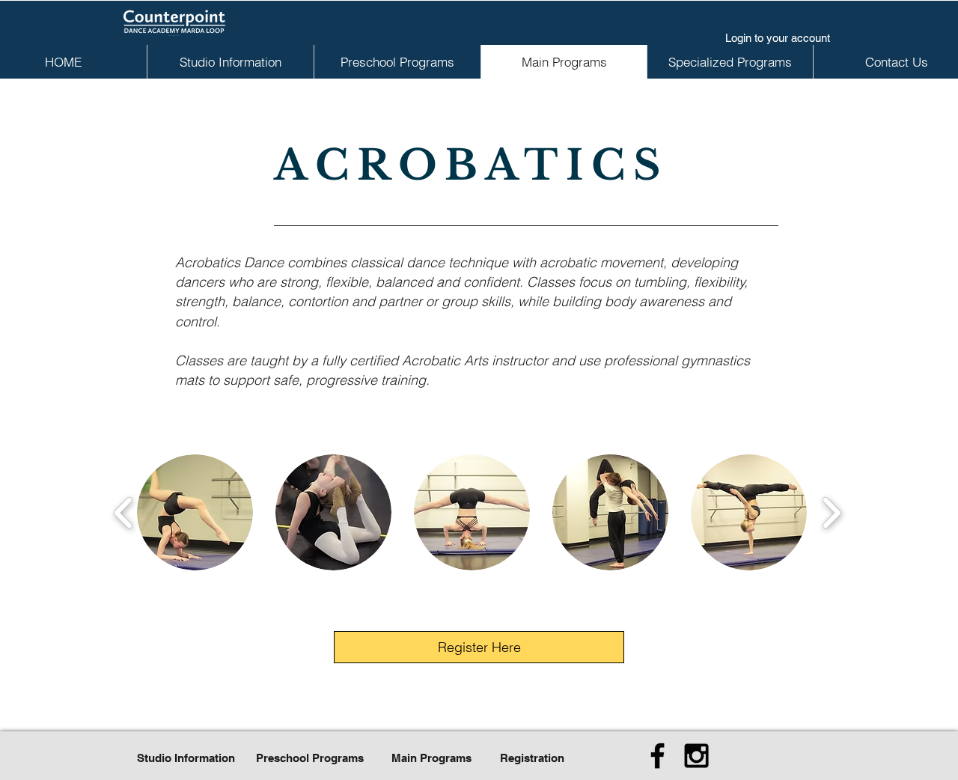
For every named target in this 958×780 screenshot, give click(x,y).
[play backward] (124, 512)
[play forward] (831, 512)
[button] (195, 512)
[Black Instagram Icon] (696, 756)
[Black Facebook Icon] (657, 756)
